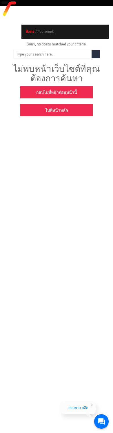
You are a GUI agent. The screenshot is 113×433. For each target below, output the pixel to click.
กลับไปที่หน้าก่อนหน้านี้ (56, 92)
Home (30, 31)
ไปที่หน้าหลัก (56, 110)
